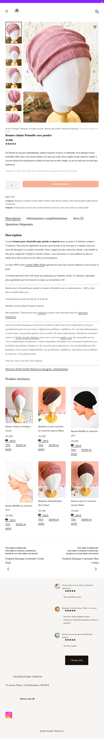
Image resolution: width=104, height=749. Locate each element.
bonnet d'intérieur (44, 208)
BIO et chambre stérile (47, 201)
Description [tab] (13, 218)
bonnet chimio (32, 208)
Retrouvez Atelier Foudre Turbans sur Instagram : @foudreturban (36, 369)
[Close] (102, 2)
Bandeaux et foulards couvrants (32, 129)
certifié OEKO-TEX (34, 264)
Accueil (8, 129)
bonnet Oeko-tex (71, 208)
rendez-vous (66, 337)
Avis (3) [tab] (78, 218)
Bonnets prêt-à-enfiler (53, 129)
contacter (41, 312)
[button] (95, 27)
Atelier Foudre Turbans (27, 337)
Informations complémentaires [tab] (47, 218)
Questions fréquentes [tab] (19, 224)
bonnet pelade (83, 208)
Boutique (15, 129)
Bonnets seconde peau (70, 129)
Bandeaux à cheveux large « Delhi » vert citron (79, 608)
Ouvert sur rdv (27, 698)
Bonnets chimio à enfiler (65, 201)
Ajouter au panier (60, 184)
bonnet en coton (58, 208)
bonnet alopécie (20, 208)
